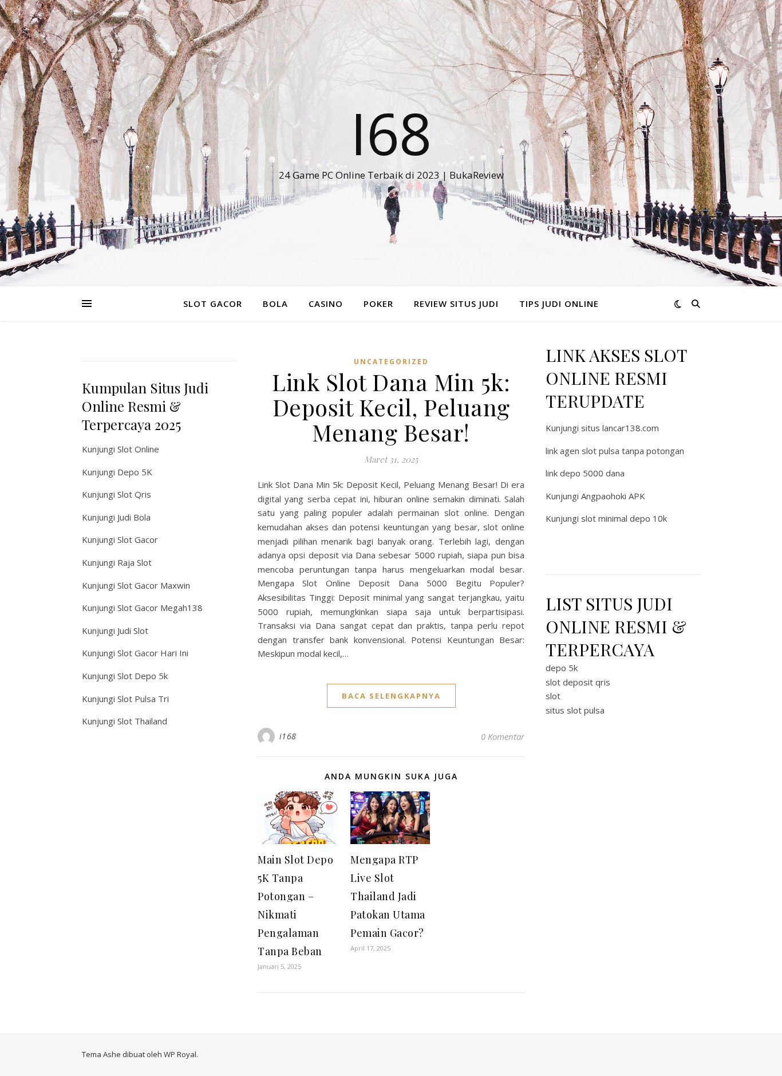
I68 (391, 132)
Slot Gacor (137, 539)
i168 (288, 736)
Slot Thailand (142, 721)
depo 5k (562, 667)
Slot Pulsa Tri (143, 698)
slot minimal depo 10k (624, 518)
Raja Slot (134, 562)
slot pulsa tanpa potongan (633, 450)
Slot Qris (134, 494)
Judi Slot (132, 630)
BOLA (275, 303)
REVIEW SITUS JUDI (456, 303)
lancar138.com (630, 427)
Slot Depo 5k (142, 675)
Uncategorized (391, 361)
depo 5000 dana (592, 473)
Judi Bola (134, 517)
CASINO (326, 303)
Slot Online (138, 449)
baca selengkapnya (391, 696)
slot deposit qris (578, 682)
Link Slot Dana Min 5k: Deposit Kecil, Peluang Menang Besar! (391, 406)
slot (553, 695)
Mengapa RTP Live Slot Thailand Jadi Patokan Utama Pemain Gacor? (387, 896)
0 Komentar (502, 736)
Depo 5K (134, 472)
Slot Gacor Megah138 (160, 607)
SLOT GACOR (212, 303)
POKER (378, 303)
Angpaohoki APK (613, 496)
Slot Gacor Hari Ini (152, 653)
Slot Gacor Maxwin (153, 585)
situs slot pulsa (575, 710)
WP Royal (180, 1054)
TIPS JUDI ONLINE (559, 303)
